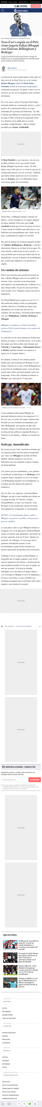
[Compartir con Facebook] (19, 1104)
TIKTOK (4, 1067)
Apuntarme (34, 780)
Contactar (7, 1026)
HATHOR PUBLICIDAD (9, 1033)
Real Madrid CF (9, 626)
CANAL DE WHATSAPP (9, 1018)
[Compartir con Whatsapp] (30, 1104)
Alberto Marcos (12, 68)
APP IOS (4, 1008)
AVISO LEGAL (6, 1082)
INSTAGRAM (6, 1064)
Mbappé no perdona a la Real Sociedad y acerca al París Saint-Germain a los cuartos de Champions (20, 328)
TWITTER (5, 1057)
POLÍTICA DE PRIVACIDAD (10, 1085)
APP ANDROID (6, 1011)
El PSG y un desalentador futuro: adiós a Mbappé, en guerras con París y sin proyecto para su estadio (19, 518)
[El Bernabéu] (21, 10)
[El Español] (21, 6)
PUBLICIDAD (6, 1039)
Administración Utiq (9, 1099)
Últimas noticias (13, 2)
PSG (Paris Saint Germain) (23, 626)
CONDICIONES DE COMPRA (10, 1088)
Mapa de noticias (23, 2)
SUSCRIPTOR (6, 1043)
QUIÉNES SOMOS (7, 1015)
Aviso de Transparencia (10, 1095)
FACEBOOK (5, 1061)
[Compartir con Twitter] (24, 1104)
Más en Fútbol (10, 935)
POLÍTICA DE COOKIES (9, 1092)
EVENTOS (5, 1036)
